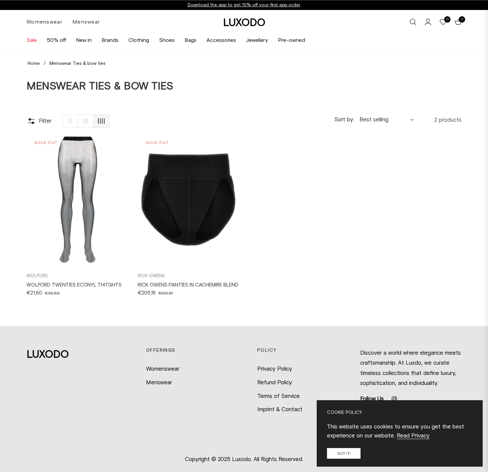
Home (34, 63)
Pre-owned (291, 40)
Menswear (159, 382)
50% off (56, 40)
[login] (428, 22)
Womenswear (162, 368)
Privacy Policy (274, 368)
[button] (413, 22)
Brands (110, 40)
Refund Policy (274, 382)
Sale (32, 40)
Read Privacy (413, 435)
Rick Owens (151, 275)
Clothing (138, 40)
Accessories (221, 40)
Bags (191, 40)
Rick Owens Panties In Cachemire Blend (188, 285)
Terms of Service (278, 396)
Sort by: (344, 119)
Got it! (344, 453)
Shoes (167, 40)
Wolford (37, 275)
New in (84, 40)
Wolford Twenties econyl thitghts (74, 285)
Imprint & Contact (279, 409)
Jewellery (257, 40)
